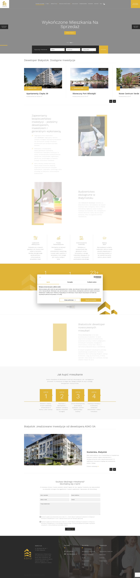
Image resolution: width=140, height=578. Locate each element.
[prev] (110, 101)
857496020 (70, 549)
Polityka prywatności (40, 573)
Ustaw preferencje (69, 300)
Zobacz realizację (92, 464)
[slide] (67, 42)
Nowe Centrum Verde (129, 93)
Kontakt (96, 3)
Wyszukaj (69, 306)
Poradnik (90, 3)
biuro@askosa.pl (72, 552)
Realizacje (75, 3)
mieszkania (54, 379)
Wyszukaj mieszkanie (135, 4)
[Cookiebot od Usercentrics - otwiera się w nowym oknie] (94, 277)
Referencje (103, 552)
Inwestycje (54, 3)
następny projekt (135, 27)
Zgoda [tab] (48, 282)
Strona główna (40, 3)
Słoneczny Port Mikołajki (84, 93)
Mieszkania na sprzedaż (88, 549)
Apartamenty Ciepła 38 (37, 93)
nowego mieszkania (50, 139)
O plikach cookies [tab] (91, 282)
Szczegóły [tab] (70, 282)
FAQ (101, 3)
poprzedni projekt (4, 27)
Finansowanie (83, 3)
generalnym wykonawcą (46, 148)
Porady (84, 555)
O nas (83, 562)
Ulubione (102, 555)
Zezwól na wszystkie (91, 300)
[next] (114, 101)
